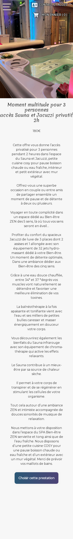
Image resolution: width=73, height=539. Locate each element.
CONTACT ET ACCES (53, 4)
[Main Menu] (7, 7)
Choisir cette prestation (36, 478)
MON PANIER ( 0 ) (54, 14)
